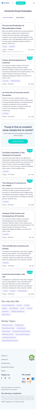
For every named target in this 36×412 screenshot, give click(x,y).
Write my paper (18, 141)
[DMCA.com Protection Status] (32, 358)
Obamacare (5, 311)
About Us (4, 356)
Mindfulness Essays (7, 334)
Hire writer (20, 3)
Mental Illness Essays (8, 328)
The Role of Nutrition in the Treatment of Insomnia (13, 153)
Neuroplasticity (14, 308)
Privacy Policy (13, 389)
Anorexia (29, 308)
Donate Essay (5, 363)
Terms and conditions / (7, 387)
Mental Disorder (15, 81)
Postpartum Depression (17, 311)
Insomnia (11, 46)
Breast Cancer (6, 314)
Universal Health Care (8, 305)
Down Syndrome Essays (22, 334)
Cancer (22, 308)
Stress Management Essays (9, 340)
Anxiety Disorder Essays (8, 337)
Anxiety (5, 291)
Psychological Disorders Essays (21, 331)
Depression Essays (7, 325)
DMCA (3, 371)
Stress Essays (6, 331)
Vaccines (19, 305)
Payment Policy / (5, 389)
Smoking (26, 305)
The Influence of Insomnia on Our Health (14, 184)
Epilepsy (4, 308)
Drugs (5, 46)
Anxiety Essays (21, 328)
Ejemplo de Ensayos (7, 367)
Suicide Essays (19, 325)
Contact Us (4, 359)
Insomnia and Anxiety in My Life (13, 275)
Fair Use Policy (16, 387)
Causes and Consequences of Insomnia (14, 61)
